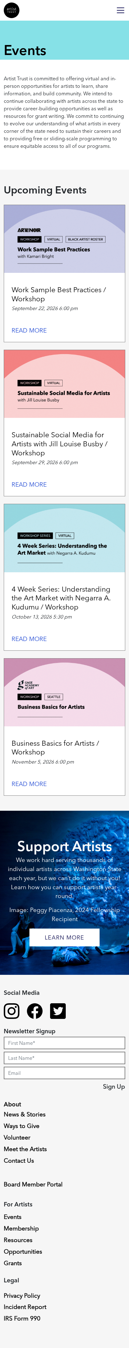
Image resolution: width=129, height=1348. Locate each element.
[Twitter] (58, 1012)
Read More (29, 330)
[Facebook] (35, 1012)
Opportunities (23, 1251)
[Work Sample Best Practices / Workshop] (64, 239)
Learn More (64, 937)
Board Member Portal (33, 1184)
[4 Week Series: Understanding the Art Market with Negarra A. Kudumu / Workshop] (64, 538)
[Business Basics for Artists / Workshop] (64, 692)
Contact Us (19, 1160)
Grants (13, 1263)
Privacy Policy (22, 1295)
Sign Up (114, 1086)
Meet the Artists (25, 1149)
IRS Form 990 (22, 1318)
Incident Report (25, 1306)
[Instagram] (11, 1012)
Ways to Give (21, 1126)
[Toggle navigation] (120, 10)
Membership (21, 1228)
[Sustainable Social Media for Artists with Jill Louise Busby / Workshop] (64, 384)
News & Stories (25, 1114)
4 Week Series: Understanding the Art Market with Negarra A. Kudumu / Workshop (61, 598)
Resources (18, 1240)
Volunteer (17, 1137)
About (12, 1104)
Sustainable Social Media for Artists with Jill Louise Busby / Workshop (59, 443)
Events (13, 1216)
